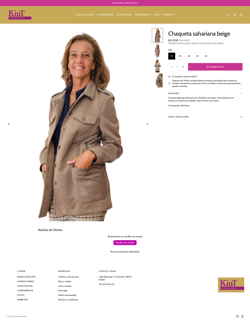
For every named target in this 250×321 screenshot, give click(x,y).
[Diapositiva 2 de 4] (157, 50)
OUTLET (20, 295)
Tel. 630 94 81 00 (106, 284)
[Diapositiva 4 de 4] (157, 80)
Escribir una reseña (125, 242)
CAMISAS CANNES (25, 281)
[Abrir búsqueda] (228, 15)
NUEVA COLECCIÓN (26, 276)
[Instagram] (237, 316)
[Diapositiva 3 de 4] (157, 65)
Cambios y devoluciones (68, 276)
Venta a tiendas (64, 286)
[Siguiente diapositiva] (148, 124)
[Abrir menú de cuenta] (234, 15)
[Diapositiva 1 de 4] (157, 35)
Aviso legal (62, 290)
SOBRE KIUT (22, 299)
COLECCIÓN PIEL (25, 286)
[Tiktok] (242, 316)
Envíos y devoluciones (178, 117)
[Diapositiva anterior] (8, 124)
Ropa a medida (64, 281)
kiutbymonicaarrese (19, 316)
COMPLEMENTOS (25, 290)
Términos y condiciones (68, 299)
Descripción (173, 93)
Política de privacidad (67, 295)
